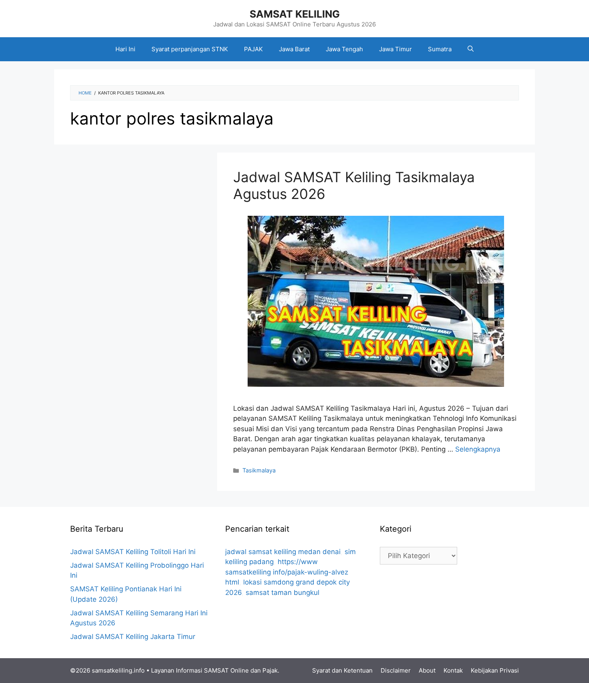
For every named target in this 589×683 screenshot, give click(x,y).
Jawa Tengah (344, 49)
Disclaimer (396, 670)
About (427, 670)
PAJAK (253, 49)
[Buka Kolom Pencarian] (471, 49)
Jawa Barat (294, 49)
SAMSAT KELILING (295, 14)
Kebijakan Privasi (495, 670)
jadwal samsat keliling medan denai (283, 552)
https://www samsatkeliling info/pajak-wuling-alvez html (286, 572)
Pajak (270, 670)
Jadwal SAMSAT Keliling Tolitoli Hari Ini (133, 552)
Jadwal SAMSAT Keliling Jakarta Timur (132, 637)
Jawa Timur (395, 49)
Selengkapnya (477, 449)
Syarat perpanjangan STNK (189, 49)
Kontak (453, 670)
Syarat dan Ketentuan (342, 670)
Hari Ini (125, 49)
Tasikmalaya (259, 470)
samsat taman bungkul (282, 593)
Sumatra (440, 49)
